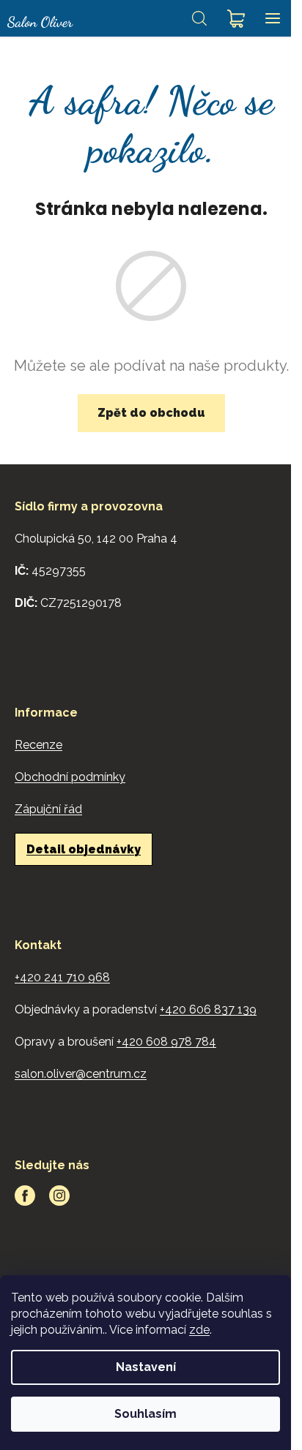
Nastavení (146, 1367)
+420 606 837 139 (208, 1009)
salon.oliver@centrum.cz (81, 1074)
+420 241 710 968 (62, 977)
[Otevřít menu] (272, 18)
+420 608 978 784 (166, 1042)
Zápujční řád (48, 809)
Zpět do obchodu (151, 413)
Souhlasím (145, 1414)
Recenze (38, 745)
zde (199, 1330)
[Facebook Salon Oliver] (25, 1195)
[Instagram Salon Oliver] (59, 1195)
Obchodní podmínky (70, 777)
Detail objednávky (83, 849)
